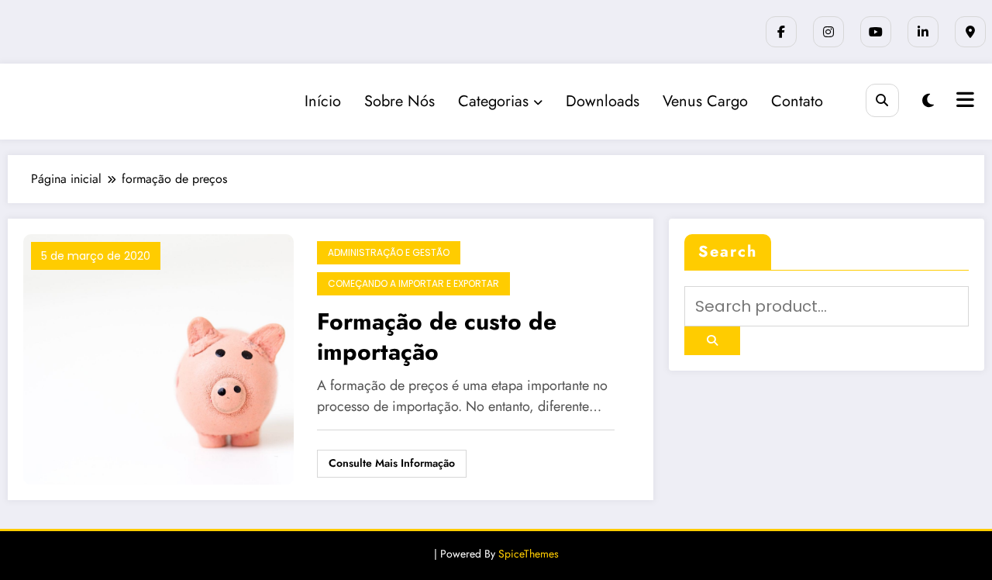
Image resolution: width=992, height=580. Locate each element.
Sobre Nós (399, 101)
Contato (797, 101)
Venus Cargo (705, 101)
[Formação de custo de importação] (158, 358)
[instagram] (828, 31)
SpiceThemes (528, 553)
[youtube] (875, 31)
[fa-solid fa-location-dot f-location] (970, 31)
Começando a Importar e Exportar (413, 283)
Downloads (602, 101)
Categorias (493, 101)
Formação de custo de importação (436, 336)
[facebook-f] (781, 31)
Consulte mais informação (392, 463)
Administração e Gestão (389, 252)
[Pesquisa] (882, 100)
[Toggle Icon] (963, 101)
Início (323, 101)
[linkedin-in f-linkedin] (923, 31)
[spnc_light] (928, 101)
